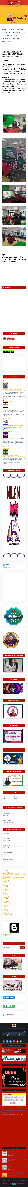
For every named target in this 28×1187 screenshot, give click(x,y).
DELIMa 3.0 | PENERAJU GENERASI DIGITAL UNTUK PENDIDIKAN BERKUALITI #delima (13, 426)
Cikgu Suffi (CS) (6, 382)
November (7, 882)
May (5, 885)
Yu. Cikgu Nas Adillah (8, 1114)
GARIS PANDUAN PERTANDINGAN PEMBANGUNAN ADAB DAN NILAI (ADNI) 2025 (14, 456)
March (5, 888)
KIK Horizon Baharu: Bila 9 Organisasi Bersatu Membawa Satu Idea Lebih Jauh (13, 390)
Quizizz (4, 798)
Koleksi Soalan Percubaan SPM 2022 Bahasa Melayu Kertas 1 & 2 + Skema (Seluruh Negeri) (13, 1110)
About (9, 1180)
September (7, 892)
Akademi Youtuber (7, 401)
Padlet (4, 800)
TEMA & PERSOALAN (7, 857)
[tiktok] (24, 1040)
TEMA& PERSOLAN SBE (8, 820)
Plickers (16, 798)
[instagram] (14, 1041)
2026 (5, 870)
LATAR (4, 810)
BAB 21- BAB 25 (6, 843)
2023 (5, 898)
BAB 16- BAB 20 (6, 840)
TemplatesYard (14, 1183)
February (6, 872)
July (5, 884)
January (6, 897)
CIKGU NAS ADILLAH (7, 431)
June (5, 894)
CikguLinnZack (6, 418)
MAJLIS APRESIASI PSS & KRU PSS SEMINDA (17, 1167)
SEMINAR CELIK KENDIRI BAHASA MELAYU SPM (16, 1174)
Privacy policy (22, 1180)
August (6, 905)
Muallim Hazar (6, 448)
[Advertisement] (14, 104)
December (6, 881)
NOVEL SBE (5, 815)
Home (4, 1180)
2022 (5, 913)
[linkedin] (21, 1041)
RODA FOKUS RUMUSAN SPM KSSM (17, 1159)
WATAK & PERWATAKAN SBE (9, 822)
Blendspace (17, 800)
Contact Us (15, 1180)
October (6, 890)
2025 (5, 880)
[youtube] (17, 1041)
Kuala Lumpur (6, 564)
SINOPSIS (5, 854)
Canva (4, 796)
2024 (5, 889)
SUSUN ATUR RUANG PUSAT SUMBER (11, 438)
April (5, 886)
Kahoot (16, 796)
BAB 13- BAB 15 (6, 838)
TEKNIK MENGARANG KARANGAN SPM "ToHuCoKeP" (16, 1152)
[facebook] (12, 22)
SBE (4, 818)
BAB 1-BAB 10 (6, 833)
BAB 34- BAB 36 (6, 850)
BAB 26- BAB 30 (6, 845)
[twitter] (15, 22)
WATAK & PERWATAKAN (8, 859)
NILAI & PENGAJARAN (8, 813)
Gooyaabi (14, 1184)
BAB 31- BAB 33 (6, 847)
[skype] (10, 1041)
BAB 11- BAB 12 (6, 836)
